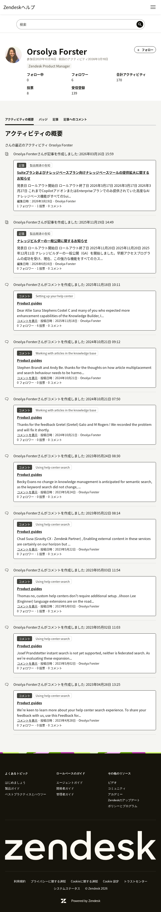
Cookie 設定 (111, 881)
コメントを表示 (27, 321)
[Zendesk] (80, 845)
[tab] (19, 119)
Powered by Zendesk (85, 900)
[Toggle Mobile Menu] (153, 7)
